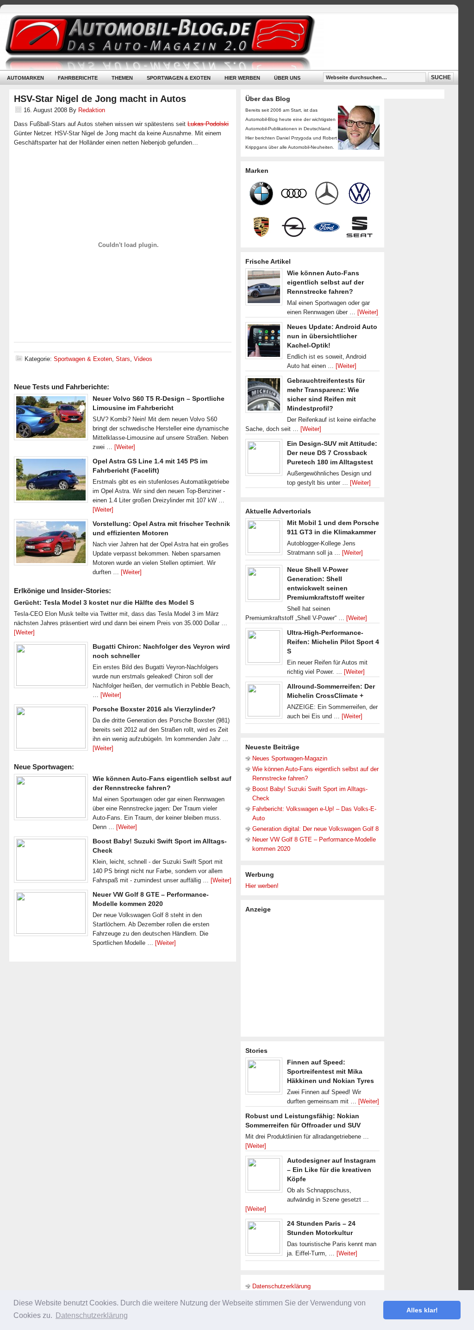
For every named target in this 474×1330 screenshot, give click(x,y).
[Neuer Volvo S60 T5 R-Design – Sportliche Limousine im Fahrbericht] (51, 419)
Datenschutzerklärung (281, 1286)
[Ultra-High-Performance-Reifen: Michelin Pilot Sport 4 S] (263, 649)
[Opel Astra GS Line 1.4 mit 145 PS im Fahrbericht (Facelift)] (51, 481)
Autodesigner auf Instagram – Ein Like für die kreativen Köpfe (331, 1170)
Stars (123, 358)
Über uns (287, 78)
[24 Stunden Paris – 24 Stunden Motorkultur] (263, 1239)
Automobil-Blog (222, 42)
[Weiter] (124, 446)
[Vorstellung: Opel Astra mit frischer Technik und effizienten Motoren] (51, 544)
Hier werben (242, 78)
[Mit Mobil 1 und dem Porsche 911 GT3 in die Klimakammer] (263, 539)
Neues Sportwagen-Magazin (289, 758)
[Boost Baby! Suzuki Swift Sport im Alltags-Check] (51, 861)
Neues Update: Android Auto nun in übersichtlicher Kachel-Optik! (332, 336)
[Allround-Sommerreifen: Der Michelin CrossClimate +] (263, 702)
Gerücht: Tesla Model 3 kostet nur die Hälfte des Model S (104, 602)
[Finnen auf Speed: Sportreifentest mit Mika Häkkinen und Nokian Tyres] (263, 1078)
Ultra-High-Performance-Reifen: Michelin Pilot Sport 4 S (333, 642)
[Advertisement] (314, 974)
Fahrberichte (78, 78)
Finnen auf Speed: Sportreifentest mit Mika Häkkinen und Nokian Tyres (330, 1071)
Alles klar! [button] (422, 1310)
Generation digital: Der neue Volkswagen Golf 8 (315, 828)
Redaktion (91, 110)
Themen (122, 78)
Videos (143, 358)
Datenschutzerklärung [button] (92, 1315)
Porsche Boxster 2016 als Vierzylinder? (154, 709)
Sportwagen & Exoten (179, 78)
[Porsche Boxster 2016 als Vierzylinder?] (51, 729)
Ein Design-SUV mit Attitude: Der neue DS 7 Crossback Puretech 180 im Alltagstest (332, 453)
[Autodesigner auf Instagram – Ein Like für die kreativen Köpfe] (263, 1176)
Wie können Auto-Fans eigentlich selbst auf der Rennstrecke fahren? (325, 282)
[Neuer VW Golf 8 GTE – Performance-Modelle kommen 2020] (51, 915)
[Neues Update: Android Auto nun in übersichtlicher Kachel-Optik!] (263, 343)
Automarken (25, 78)
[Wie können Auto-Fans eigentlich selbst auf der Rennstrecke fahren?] (51, 799)
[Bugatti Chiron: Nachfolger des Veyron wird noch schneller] (51, 667)
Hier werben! (262, 885)
